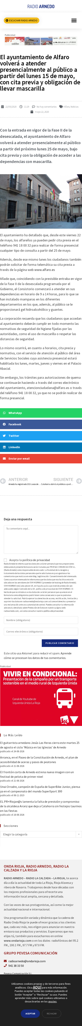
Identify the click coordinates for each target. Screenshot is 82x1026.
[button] (74, 20)
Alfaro (67, 106)
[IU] (41, 697)
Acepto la (29, 560)
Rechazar (51, 1013)
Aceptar (30, 1013)
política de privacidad (36, 560)
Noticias (74, 106)
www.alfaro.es (44, 269)
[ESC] (41, 40)
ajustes (52, 1001)
